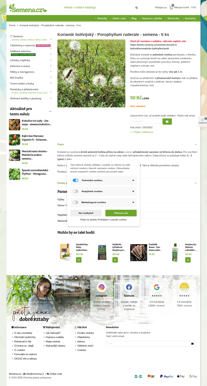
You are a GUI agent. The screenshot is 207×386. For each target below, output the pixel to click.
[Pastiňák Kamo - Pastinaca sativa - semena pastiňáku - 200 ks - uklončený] (138, 252)
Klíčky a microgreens (22, 71)
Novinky (102, 18)
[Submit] (137, 7)
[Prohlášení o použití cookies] (75, 350)
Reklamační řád (22, 341)
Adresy (81, 341)
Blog (133, 18)
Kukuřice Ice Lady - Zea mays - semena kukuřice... (37, 122)
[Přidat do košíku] (79, 260)
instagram (101, 295)
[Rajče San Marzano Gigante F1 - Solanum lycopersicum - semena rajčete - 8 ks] (14, 140)
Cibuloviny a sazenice (30, 45)
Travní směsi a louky (22, 83)
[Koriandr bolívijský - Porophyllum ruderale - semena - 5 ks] (91, 73)
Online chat (56, 373)
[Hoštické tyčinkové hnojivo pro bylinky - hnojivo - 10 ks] (102, 252)
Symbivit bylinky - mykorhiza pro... (82, 247)
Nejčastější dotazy (55, 345)
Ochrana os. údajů (24, 345)
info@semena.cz (35, 373)
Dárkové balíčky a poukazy (25, 98)
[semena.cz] (28, 7)
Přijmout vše (121, 213)
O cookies (19, 350)
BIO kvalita (16, 77)
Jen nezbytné (85, 213)
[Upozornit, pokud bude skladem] (167, 121)
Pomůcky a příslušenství (28, 91)
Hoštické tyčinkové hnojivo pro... (118, 247)
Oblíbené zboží (85, 345)
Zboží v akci (119, 18)
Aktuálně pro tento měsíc (21, 111)
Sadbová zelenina (22, 52)
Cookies (81, 350)
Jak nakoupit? (53, 333)
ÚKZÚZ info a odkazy (25, 358)
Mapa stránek (53, 341)
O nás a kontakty (23, 333)
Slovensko (173, 18)
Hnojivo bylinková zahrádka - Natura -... (191, 247)
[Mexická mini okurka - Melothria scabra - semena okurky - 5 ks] (14, 155)
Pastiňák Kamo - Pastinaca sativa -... (155, 247)
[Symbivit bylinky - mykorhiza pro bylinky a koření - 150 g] (65, 252)
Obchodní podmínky (25, 337)
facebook (129, 295)
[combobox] (96, 7)
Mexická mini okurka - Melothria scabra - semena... (35, 155)
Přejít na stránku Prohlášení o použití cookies (103, 219)
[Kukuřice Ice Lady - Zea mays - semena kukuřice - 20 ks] (14, 124)
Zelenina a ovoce (20, 66)
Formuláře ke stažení (25, 354)
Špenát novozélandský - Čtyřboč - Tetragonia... (35, 172)
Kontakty (190, 18)
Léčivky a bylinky (20, 60)
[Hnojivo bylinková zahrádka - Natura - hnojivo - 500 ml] (175, 252)
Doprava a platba (152, 18)
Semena (29, 38)
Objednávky (83, 337)
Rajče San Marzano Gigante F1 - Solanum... (35, 138)
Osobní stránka (85, 333)
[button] (44, 111)
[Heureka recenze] (184, 287)
